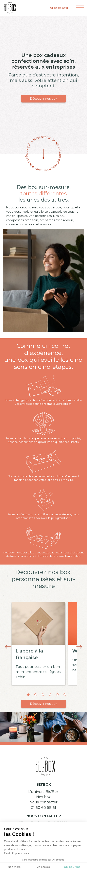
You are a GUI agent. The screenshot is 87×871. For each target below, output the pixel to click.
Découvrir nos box (43, 98)
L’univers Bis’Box (43, 791)
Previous (7, 646)
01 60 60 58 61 (43, 807)
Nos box (43, 797)
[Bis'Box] (10, 7)
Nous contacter (43, 802)
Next (79, 646)
